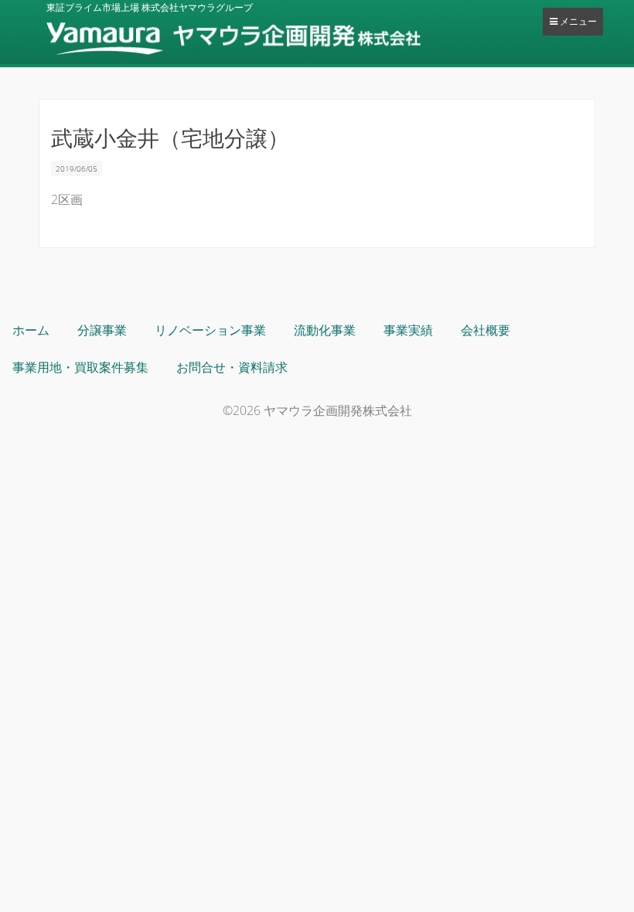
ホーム (30, 330)
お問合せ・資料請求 (232, 367)
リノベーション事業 (210, 330)
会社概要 (485, 330)
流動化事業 (325, 330)
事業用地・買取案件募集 (80, 367)
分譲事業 (102, 330)
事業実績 (408, 330)
